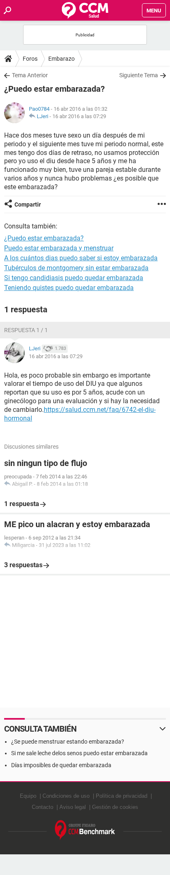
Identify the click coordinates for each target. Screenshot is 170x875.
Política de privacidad (121, 796)
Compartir (27, 204)
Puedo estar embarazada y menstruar (58, 248)
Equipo (28, 796)
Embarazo (61, 58)
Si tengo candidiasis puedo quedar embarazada (73, 278)
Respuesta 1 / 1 (26, 330)
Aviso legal (72, 807)
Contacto (42, 807)
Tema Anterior (30, 75)
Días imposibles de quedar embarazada (61, 765)
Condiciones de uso (66, 796)
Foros (30, 58)
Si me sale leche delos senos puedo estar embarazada (79, 753)
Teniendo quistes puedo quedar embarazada (69, 288)
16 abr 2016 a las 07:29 (79, 116)
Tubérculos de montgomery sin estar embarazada (76, 268)
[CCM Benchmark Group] (85, 830)
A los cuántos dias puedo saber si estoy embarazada (81, 258)
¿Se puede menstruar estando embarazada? (67, 741)
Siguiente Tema (138, 75)
